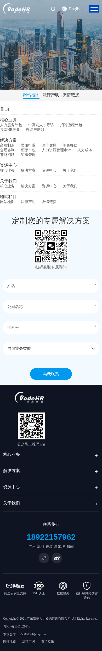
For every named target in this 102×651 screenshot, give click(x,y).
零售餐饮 (70, 145)
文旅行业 (28, 145)
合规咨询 (7, 150)
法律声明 (51, 94)
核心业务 (8, 120)
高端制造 (7, 145)
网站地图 (31, 94)
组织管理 (28, 155)
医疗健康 (49, 145)
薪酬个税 (28, 150)
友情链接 (71, 94)
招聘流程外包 (71, 125)
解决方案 (8, 140)
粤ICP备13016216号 (16, 626)
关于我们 (70, 170)
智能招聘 (7, 155)
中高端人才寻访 (41, 125)
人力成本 (84, 150)
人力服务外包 (11, 125)
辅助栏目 (8, 196)
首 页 (4, 109)
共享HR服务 (10, 130)
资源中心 (8, 165)
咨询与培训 (35, 130)
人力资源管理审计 (56, 150)
